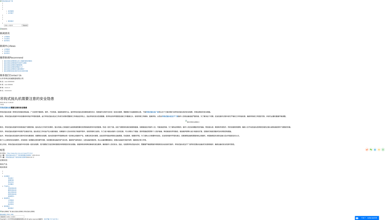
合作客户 (11, 13)
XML (12, 214)
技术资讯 (7, 41)
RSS (8, 214)
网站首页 (7, 3)
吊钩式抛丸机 (12, 188)
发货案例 (11, 11)
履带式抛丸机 (12, 190)
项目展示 (7, 9)
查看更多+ (11, 196)
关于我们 (7, 5)
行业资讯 (7, 39)
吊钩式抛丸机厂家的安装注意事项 (16, 157)
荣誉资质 (7, 15)
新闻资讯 (7, 198)
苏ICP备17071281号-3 (51, 219)
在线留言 (7, 17)
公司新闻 (7, 37)
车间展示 (11, 184)
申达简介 (11, 178)
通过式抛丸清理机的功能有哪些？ (14, 69)
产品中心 (7, 7)
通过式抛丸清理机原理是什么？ (14, 67)
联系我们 (7, 19)
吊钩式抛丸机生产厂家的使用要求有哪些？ (19, 155)
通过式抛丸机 (12, 192)
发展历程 (11, 180)
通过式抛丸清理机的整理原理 (13, 65)
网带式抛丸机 (12, 194)
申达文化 (11, 182)
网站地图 (3, 214)
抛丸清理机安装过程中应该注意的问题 (16, 71)
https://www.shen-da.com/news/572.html (20, 153)
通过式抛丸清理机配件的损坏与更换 (15, 63)
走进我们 (7, 176)
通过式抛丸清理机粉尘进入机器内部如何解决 (18, 61)
